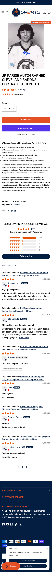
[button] (15, 238)
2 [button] (22, 467)
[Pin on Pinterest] (15, 211)
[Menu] (3, 12)
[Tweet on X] (8, 211)
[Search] (8, 12)
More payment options (26, 134)
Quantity (6, 103)
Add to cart (26, 119)
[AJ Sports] (26, 12)
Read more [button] (24, 337)
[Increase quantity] (14, 108)
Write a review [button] (26, 256)
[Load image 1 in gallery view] (26, 46)
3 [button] (26, 467)
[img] (8, 279)
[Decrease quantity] (4, 108)
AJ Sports (15, 205)
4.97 (33, 229)
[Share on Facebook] (12, 211)
